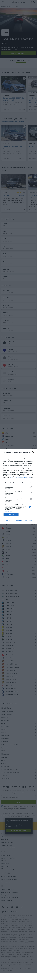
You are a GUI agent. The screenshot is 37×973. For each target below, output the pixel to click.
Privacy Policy (28, 520)
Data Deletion (8, 520)
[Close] (33, 452)
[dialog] (18, 486)
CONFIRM (11, 514)
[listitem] (18, 483)
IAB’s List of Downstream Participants (20, 477)
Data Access (18, 520)
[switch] (30, 486)
